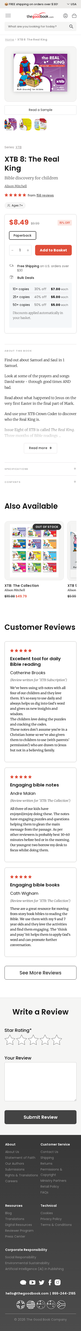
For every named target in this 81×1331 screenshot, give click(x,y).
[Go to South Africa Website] (61, 1302)
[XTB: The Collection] (34, 550)
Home (9, 39)
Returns (46, 1163)
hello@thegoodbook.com (27, 1293)
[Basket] (74, 17)
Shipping (47, 1157)
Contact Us (49, 1152)
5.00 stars (21, 650)
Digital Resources (18, 1225)
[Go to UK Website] (21, 1302)
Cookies (46, 1213)
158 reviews (45, 195)
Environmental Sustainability (27, 1263)
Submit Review (41, 1117)
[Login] (65, 16)
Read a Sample (40, 110)
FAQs (44, 1192)
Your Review (18, 1058)
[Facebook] (49, 1281)
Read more (38, 448)
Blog (8, 1213)
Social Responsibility (20, 1257)
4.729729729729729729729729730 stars (15, 195)
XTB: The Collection (21, 586)
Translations (14, 1219)
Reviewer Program (19, 1230)
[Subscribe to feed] (23, 1281)
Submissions (15, 1169)
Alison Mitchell (15, 186)
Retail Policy (49, 1186)
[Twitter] (41, 1281)
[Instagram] (57, 1281)
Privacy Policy (51, 1219)
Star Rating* (18, 1030)
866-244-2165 (64, 1293)
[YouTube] (32, 1281)
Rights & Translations (21, 1175)
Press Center (15, 1236)
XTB (19, 147)
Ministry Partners (53, 1180)
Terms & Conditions (56, 1225)
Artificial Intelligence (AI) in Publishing (34, 1269)
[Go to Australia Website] (41, 1302)
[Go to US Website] (31, 1302)
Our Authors (14, 1163)
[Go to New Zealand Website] (51, 1302)
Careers (11, 1181)
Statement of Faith (20, 1157)
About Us (12, 1152)
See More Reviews (40, 972)
